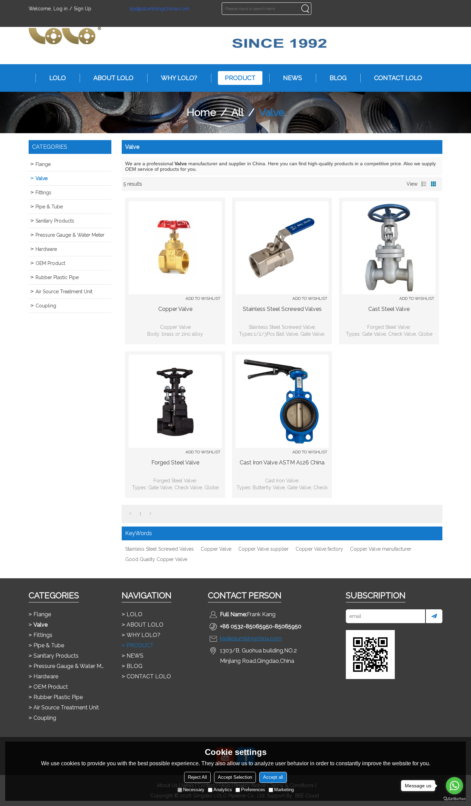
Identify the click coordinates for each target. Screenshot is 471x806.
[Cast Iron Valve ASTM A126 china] (282, 401)
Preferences (253, 789)
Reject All (197, 777)
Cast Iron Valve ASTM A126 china (282, 462)
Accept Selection (235, 777)
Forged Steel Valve (175, 462)
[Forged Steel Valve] (175, 401)
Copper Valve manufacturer (380, 549)
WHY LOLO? (179, 77)
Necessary (193, 789)
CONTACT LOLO (398, 77)
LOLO (57, 77)
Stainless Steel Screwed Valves (282, 309)
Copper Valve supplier (263, 549)
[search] (305, 8)
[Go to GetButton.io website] (454, 799)
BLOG (338, 77)
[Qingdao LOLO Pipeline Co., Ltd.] (65, 35)
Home (201, 112)
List (423, 183)
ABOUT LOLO (113, 77)
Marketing (284, 789)
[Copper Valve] (175, 247)
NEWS (292, 77)
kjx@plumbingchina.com (160, 8)
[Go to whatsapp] (454, 785)
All (237, 112)
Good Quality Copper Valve (156, 559)
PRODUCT (240, 77)
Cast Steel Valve (389, 309)
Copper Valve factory (319, 549)
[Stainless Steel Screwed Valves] (282, 247)
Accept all (273, 777)
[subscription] (433, 616)
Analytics (222, 789)
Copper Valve (175, 309)
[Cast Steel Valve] (388, 247)
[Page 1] (130, 513)
